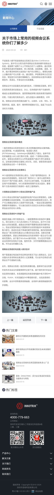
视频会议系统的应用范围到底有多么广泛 (32, 362)
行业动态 (40, 28)
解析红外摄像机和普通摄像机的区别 (30, 336)
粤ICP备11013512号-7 (21, 491)
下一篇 (44, 320)
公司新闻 (13, 28)
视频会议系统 (13, 148)
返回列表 (27, 320)
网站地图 (39, 491)
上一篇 (10, 320)
